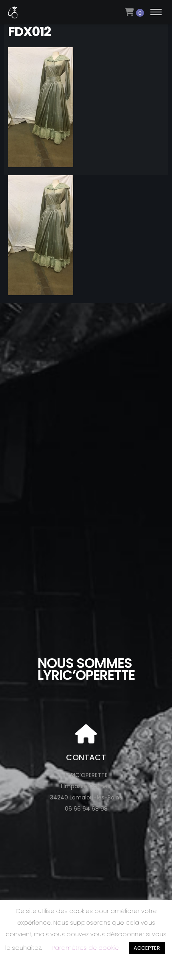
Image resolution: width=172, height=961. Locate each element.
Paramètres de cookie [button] (85, 947)
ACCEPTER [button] (147, 948)
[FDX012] (40, 162)
